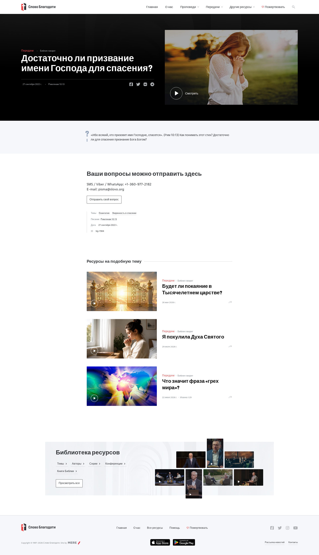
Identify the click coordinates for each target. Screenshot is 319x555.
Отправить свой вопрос (104, 199)
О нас (169, 7)
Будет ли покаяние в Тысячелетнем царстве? (192, 290)
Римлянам (56, 84)
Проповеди (188, 7)
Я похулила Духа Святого (193, 337)
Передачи (213, 7)
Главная (152, 7)
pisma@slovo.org (111, 189)
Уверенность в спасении (124, 213)
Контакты (293, 542)
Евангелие (104, 213)
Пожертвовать (275, 7)
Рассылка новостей (274, 542)
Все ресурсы (155, 527)
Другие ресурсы (241, 7)
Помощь (174, 527)
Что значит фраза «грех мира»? (190, 385)
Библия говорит (47, 50)
